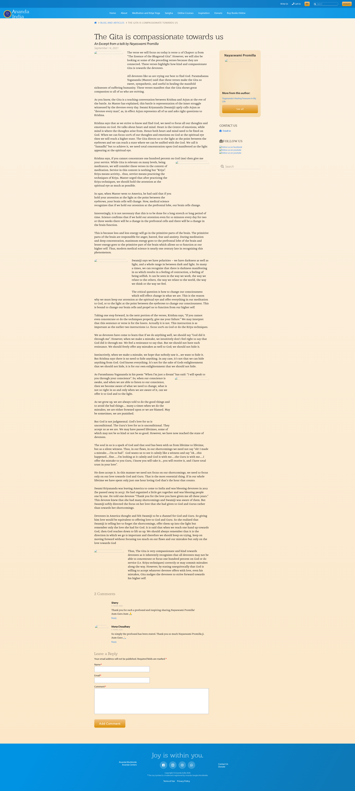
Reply (114, 618)
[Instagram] (182, 765)
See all (240, 109)
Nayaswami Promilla (240, 55)
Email (97, 675)
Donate (347, 4)
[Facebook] (163, 765)
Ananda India (20, 14)
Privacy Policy (183, 781)
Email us (226, 131)
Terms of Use (169, 781)
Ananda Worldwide (128, 762)
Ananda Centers (129, 764)
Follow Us (232, 141)
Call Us (297, 3)
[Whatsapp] (191, 765)
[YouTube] (173, 765)
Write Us (284, 3)
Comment (100, 686)
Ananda (7, 14)
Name (98, 664)
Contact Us (223, 764)
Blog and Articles (112, 22)
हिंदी (307, 4)
